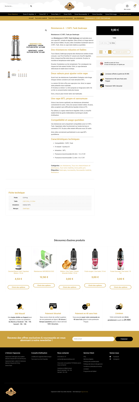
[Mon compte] (127, 6)
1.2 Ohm (32, 201)
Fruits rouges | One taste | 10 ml (95, 271)
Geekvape (62, 170)
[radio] (104, 43)
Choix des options (18, 287)
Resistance (55, 172)
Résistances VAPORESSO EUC (44, 271)
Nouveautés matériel (83, 170)
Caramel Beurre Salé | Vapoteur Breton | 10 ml (18, 272)
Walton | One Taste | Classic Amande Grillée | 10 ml (69, 272)
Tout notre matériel (41, 18)
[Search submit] (31, 6)
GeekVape (26, 208)
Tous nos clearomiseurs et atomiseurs (60, 18)
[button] (13, 14)
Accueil (31, 18)
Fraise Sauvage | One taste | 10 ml (120, 272)
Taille (114, 38)
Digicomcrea (84, 391)
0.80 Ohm (26, 201)
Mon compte (127, 9)
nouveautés (71, 170)
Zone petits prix (80, 168)
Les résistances (79, 18)
